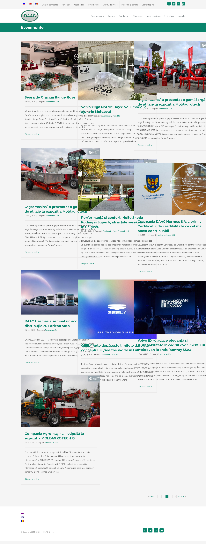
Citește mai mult (31, 134)
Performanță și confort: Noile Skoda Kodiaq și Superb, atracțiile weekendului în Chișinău (116, 222)
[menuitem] (24, 4)
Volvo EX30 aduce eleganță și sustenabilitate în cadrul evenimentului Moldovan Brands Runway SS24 (171, 345)
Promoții (121, 231)
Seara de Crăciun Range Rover (51, 97)
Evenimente (50, 101)
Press (114, 116)
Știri (57, 101)
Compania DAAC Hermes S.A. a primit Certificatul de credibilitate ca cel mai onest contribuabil (170, 226)
